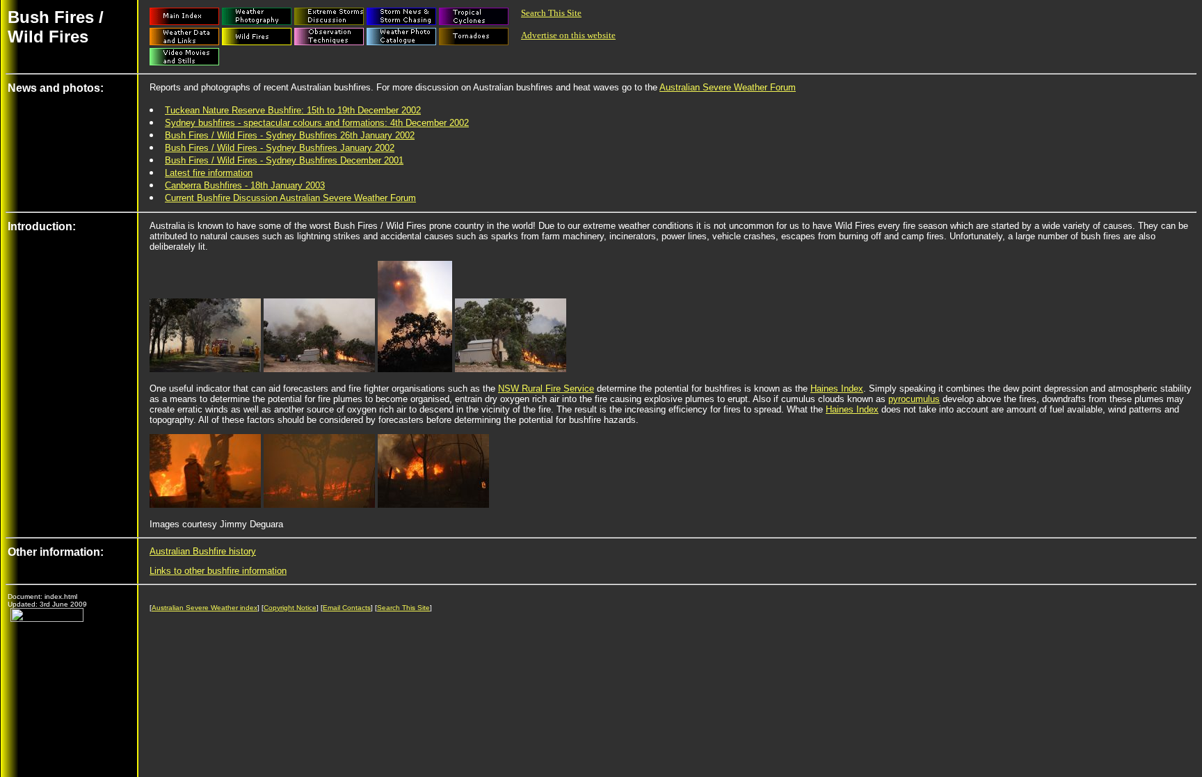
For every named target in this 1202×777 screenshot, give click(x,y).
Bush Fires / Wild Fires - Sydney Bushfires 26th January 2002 (290, 135)
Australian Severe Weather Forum (727, 87)
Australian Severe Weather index (204, 607)
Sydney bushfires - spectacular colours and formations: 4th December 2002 (317, 123)
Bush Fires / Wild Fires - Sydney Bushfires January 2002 (279, 148)
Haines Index (836, 388)
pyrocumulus (914, 399)
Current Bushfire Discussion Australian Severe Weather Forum (290, 198)
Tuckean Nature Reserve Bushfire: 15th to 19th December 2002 (293, 110)
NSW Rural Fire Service (546, 388)
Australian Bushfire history (203, 551)
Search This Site (551, 13)
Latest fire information (209, 173)
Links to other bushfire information (218, 571)
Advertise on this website (568, 35)
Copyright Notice (290, 607)
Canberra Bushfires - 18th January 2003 (245, 185)
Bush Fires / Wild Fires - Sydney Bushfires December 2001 (284, 160)
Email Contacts (347, 607)
